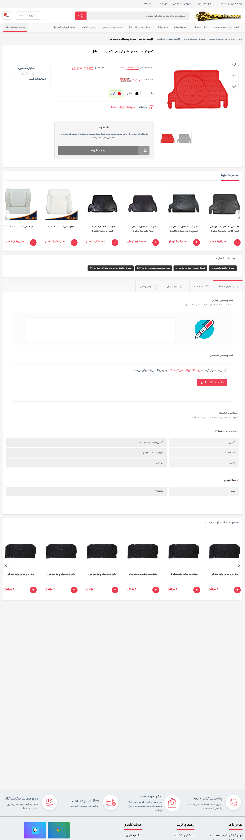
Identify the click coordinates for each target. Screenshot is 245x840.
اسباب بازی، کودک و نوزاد (64, 27)
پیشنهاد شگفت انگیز (15, 27)
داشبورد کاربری (133, 836)
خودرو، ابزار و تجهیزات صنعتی (226, 27)
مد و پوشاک (162, 27)
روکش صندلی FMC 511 (139, 27)
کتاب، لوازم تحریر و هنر (112, 27)
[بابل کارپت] (125, 80)
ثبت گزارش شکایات (183, 836)
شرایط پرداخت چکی (182, 4)
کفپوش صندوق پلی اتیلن (82, 67)
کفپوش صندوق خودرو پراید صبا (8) (190, 268)
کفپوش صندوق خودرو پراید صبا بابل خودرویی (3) (111, 268)
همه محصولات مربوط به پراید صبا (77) (153, 268)
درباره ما (163, 4)
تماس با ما (149, 4)
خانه (241, 39)
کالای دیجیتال (200, 27)
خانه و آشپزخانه (181, 27)
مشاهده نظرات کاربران (212, 383)
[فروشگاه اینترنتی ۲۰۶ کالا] (219, 16)
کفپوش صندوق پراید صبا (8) (223, 268)
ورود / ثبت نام (26, 15)
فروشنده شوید (204, 4)
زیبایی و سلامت (89, 27)
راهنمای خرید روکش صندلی (229, 4)
